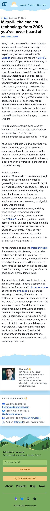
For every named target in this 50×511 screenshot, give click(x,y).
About (9, 486)
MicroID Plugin (39, 247)
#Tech (15, 36)
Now (42, 486)
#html (9, 36)
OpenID (6, 57)
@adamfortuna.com (12, 414)
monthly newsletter (31, 418)
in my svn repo (39, 287)
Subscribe (25, 469)
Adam (26, 372)
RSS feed (18, 422)
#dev (3, 36)
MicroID (41, 57)
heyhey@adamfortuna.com (15, 407)
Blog (33, 486)
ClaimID (12, 219)
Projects (21, 486)
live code (22, 290)
